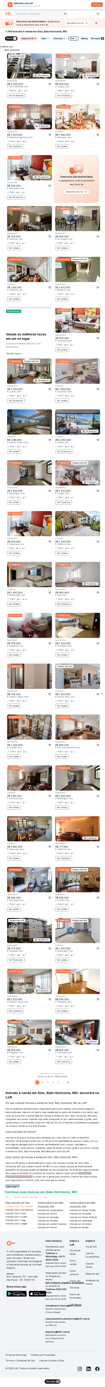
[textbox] (41, 14)
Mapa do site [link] (92, 1273)
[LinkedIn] (88, 1369)
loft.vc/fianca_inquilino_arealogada (65, 1282)
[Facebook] (97, 1369)
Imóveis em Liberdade (81, 1220)
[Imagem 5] (85, 228)
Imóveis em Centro (47, 1213)
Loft (6, 1197)
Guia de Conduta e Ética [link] (51, 1360)
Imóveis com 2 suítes (16, 1216)
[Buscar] (65, 14)
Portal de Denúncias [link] (16, 1355)
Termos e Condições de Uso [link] (20, 1360)
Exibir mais (11, 1186)
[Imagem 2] (79, 126)
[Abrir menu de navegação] (98, 14)
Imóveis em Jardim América (52, 1224)
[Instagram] (80, 1369)
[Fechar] (96, 23)
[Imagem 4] (35, 228)
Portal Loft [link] (91, 1246)
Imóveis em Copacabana (50, 1210)
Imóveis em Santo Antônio (83, 1217)
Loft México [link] (76, 1304)
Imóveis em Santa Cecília (82, 1210)
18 (68, 1082)
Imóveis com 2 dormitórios (19, 1206)
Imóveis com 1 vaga (15, 1220)
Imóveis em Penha (47, 1227)
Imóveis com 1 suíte (15, 1213)
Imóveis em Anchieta (80, 1224)
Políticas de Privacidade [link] (43, 1355)
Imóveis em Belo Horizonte (26, 1197)
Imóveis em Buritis (79, 1227)
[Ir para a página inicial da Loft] (9, 14)
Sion (45, 1197)
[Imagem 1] (77, 126)
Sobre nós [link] (75, 1281)
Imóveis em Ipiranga (48, 1217)
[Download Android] (17, 1294)
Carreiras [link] (74, 1287)
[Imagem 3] (33, 228)
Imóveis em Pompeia (80, 1213)
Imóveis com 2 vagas (16, 1223)
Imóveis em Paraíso (48, 1220)
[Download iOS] (37, 1294)
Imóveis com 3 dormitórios (19, 1209)
